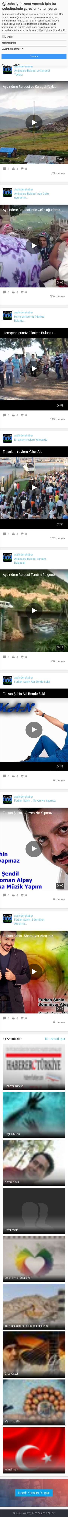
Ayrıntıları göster (11, 49)
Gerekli (8, 37)
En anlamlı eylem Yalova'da (30, 439)
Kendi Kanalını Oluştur (34, 1493)
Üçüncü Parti (9, 43)
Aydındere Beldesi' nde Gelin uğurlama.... (33, 210)
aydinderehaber (23, 66)
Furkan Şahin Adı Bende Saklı (32, 681)
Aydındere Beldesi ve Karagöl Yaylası (30, 87)
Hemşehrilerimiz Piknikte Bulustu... (29, 333)
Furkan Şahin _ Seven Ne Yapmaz (35, 800)
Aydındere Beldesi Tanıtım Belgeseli (29, 575)
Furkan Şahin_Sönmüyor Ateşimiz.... (29, 936)
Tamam (34, 56)
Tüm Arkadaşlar (55, 1039)
